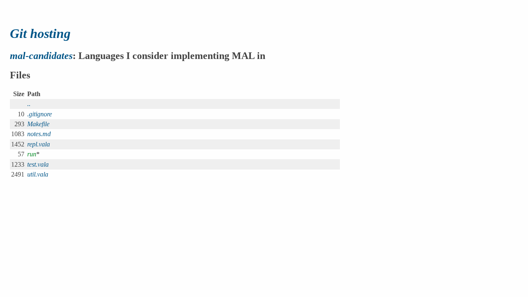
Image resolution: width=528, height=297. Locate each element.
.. (29, 103)
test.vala (38, 164)
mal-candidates (41, 55)
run (31, 154)
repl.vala (38, 144)
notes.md (39, 133)
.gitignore (39, 114)
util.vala (37, 174)
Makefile (38, 123)
